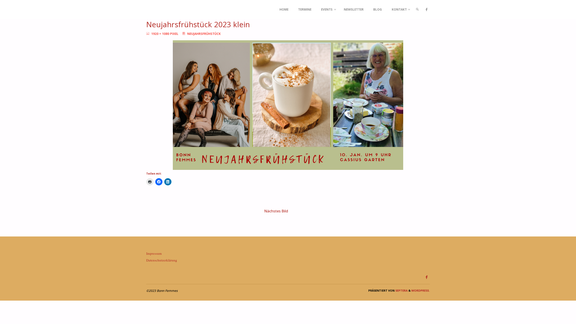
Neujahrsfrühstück (204, 34)
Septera (401, 290)
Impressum (154, 253)
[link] (417, 9)
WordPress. (420, 290)
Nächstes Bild (276, 211)
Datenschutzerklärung (161, 260)
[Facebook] (426, 9)
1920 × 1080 (160, 34)
